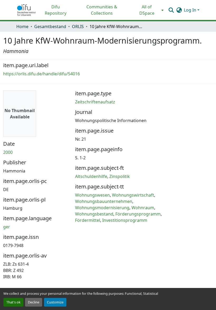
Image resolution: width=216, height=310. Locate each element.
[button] (26, 10)
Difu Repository (55, 10)
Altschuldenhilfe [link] (91, 176)
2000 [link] (8, 152)
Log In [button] (190, 10)
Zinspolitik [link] (119, 176)
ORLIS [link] (78, 26)
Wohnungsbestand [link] (94, 214)
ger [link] (6, 227)
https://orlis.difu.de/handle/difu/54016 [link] (41, 74)
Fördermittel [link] (87, 220)
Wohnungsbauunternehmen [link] (103, 201)
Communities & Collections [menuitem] (101, 10)
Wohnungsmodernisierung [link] (102, 208)
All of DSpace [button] (146, 10)
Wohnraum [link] (142, 208)
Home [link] (22, 26)
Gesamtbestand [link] (50, 26)
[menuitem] (148, 10)
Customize (55, 302)
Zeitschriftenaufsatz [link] (95, 102)
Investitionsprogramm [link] (124, 220)
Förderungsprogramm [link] (138, 214)
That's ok (13, 302)
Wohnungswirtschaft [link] (133, 195)
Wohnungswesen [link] (92, 195)
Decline (33, 302)
